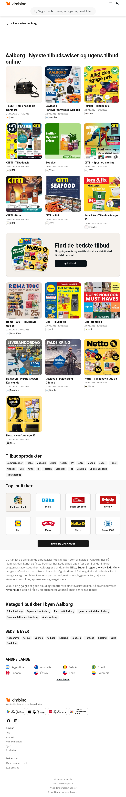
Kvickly (102, 567)
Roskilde (12, 643)
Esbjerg (63, 638)
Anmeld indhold (14, 741)
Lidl (109, 567)
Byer (8, 746)
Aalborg (51, 638)
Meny (116, 567)
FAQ (8, 732)
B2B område (12, 767)
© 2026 (63, 779)
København (13, 638)
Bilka (73, 567)
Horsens (89, 638)
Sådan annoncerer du (17, 763)
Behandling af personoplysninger (63, 792)
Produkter (11, 750)
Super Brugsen (87, 567)
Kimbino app (13, 590)
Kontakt (10, 737)
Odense (38, 638)
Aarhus (27, 638)
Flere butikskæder (63, 543)
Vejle (113, 638)
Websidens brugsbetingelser (63, 788)
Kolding (102, 638)
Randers (76, 638)
